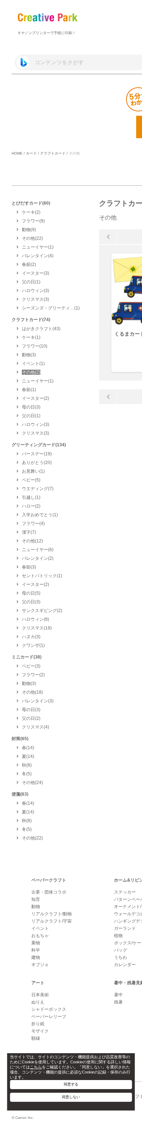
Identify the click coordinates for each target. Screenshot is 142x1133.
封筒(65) (20, 738)
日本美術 (40, 994)
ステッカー (125, 892)
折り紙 (37, 1023)
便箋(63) (20, 794)
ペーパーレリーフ (48, 1016)
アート (37, 982)
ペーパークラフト (48, 880)
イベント (40, 928)
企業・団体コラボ (48, 892)
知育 (35, 899)
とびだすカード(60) (31, 203)
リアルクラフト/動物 (51, 913)
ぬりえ (37, 1002)
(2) (31, 212)
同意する (71, 1084)
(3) (35, 273)
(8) (35, 619)
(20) (37, 462)
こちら (36, 1067)
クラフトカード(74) (31, 319)
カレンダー (125, 964)
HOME (17, 153)
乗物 (35, 942)
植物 (118, 935)
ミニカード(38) (27, 657)
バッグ (120, 950)
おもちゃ (40, 935)
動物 (35, 906)
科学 (35, 950)
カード (31, 153)
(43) (41, 328)
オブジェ (40, 964)
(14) (28, 747)
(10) (34, 346)
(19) (37, 453)
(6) (38, 549)
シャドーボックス (48, 1009)
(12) (32, 540)
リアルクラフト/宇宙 (51, 921)
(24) (32, 782)
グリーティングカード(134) (39, 444)
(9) (33, 220)
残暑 (118, 1002)
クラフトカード (53, 153)
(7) (38, 488)
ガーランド (125, 928)
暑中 (118, 994)
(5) (31, 480)
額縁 (35, 1038)
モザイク (40, 1031)
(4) (38, 255)
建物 (35, 957)
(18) (32, 692)
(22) (32, 238)
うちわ (120, 957)
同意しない (71, 1097)
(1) (38, 247)
